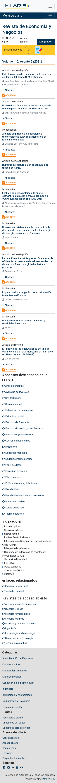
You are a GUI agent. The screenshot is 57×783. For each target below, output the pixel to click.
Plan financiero (13, 477)
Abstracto (10, 95)
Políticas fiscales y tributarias (21, 483)
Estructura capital (14, 416)
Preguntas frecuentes (14, 758)
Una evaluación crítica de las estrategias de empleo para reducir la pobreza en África (26, 107)
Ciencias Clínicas (11, 664)
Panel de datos (13, 465)
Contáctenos (9, 748)
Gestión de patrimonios (17, 440)
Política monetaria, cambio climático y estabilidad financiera (23, 322)
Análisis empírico (14, 385)
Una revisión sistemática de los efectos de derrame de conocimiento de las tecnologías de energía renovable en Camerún (27, 230)
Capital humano (13, 398)
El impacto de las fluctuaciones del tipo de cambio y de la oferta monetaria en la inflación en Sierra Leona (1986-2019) (28, 351)
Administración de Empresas (17, 658)
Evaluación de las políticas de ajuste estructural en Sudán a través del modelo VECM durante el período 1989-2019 (25, 196)
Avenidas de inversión (17, 392)
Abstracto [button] (9, 90)
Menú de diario (12, 15)
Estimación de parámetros (19, 410)
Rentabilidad (12, 489)
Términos (7, 753)
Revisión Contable (15, 501)
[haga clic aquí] (16, 6)
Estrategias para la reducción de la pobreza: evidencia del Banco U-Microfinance (27, 76)
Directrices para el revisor (16, 727)
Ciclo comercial (13, 404)
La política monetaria (16, 452)
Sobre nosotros (10, 737)
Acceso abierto (10, 742)
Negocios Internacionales (19, 458)
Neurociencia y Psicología (16, 701)
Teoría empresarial (15, 513)
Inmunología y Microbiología (17, 695)
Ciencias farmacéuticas (14, 670)
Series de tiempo (14, 507)
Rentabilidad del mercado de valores (24, 495)
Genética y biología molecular (18, 682)
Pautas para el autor (13, 717)
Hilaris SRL (48, 778)
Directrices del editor (13, 722)
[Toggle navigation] (49, 6)
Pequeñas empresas (16, 471)
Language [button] (45, 41)
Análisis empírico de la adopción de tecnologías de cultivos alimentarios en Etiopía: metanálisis (24, 136)
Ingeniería (7, 688)
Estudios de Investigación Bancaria (24, 428)
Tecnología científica (13, 707)
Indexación (11, 446)
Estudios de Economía (17, 422)
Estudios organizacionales (19, 434)
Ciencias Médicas (11, 676)
